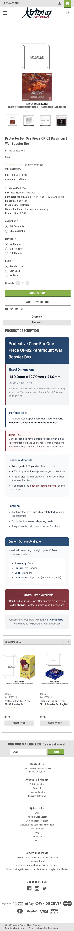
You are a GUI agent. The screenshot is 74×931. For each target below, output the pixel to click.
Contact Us (37, 836)
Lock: (9, 261)
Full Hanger (16, 253)
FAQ (37, 833)
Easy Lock (15, 271)
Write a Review (13, 168)
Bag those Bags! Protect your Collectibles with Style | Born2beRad (37, 869)
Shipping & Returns (37, 796)
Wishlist (37, 788)
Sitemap (36, 925)
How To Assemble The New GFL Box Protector (37, 865)
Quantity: (9, 283)
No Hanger (15, 244)
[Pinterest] (22, 309)
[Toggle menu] (5, 12)
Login (32, 792)
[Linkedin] (16, 309)
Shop (37, 813)
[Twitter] (11, 309)
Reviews (37, 322)
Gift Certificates (37, 784)
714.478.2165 (12, 3)
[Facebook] (6, 309)
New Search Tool (37, 861)
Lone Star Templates (48, 928)
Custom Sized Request (37, 821)
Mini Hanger (16, 248)
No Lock (14, 275)
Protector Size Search (37, 817)
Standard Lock (17, 266)
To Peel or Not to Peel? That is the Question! (37, 857)
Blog (37, 840)
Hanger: (10, 238)
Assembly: (11, 221)
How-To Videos (37, 829)
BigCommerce (21, 928)
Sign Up (41, 792)
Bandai (7, 694)
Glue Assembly (17, 231)
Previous (5, 77)
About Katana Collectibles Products (37, 825)
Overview (37, 316)
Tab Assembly (17, 226)
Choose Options (20, 723)
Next (68, 77)
